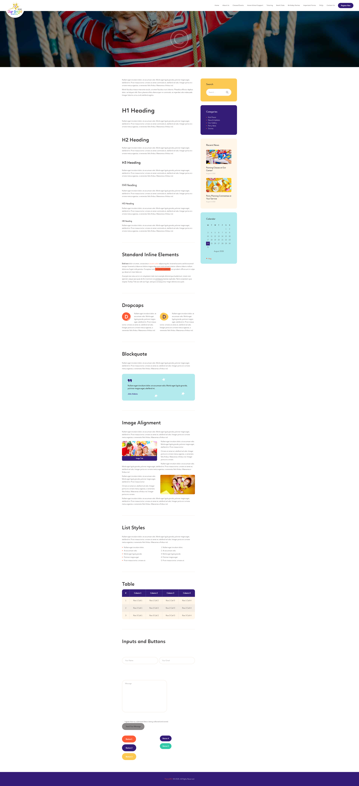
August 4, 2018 (210, 202)
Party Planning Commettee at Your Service (218, 197)
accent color (153, 263)
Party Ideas (212, 126)
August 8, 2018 (210, 173)
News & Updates (214, 120)
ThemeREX (168, 779)
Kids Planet (212, 117)
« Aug (209, 258)
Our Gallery (212, 123)
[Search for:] (218, 92)
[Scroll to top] (352, 779)
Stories (210, 128)
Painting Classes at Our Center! (216, 169)
